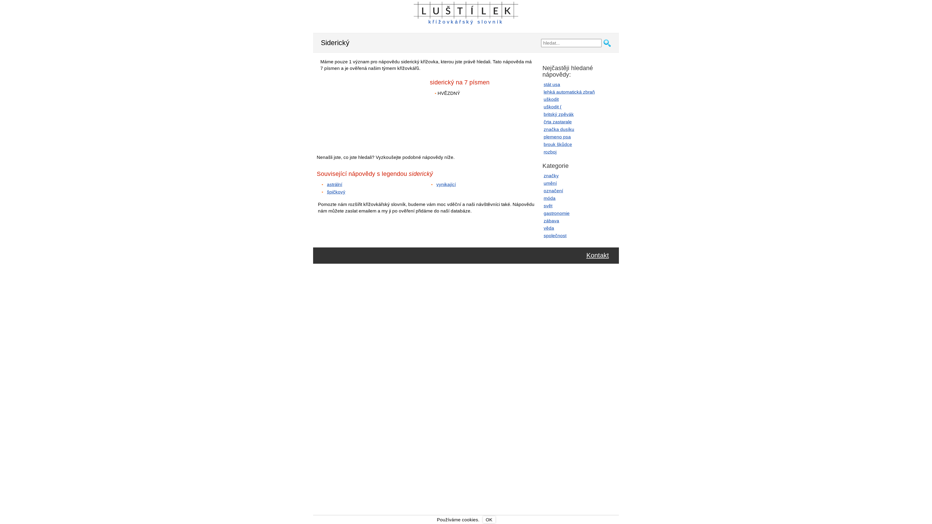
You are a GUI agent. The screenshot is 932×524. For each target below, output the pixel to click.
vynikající (446, 184)
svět (548, 205)
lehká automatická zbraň (569, 92)
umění (550, 183)
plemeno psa (557, 136)
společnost (555, 235)
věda (549, 228)
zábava (551, 220)
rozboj (550, 152)
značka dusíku (559, 129)
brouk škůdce (558, 144)
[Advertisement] (359, 109)
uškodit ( (552, 106)
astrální (334, 184)
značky (551, 175)
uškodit (551, 99)
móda (550, 198)
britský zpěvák (559, 114)
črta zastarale (558, 121)
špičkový (336, 192)
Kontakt (597, 255)
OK (489, 519)
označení (553, 190)
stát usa (552, 84)
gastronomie (557, 213)
